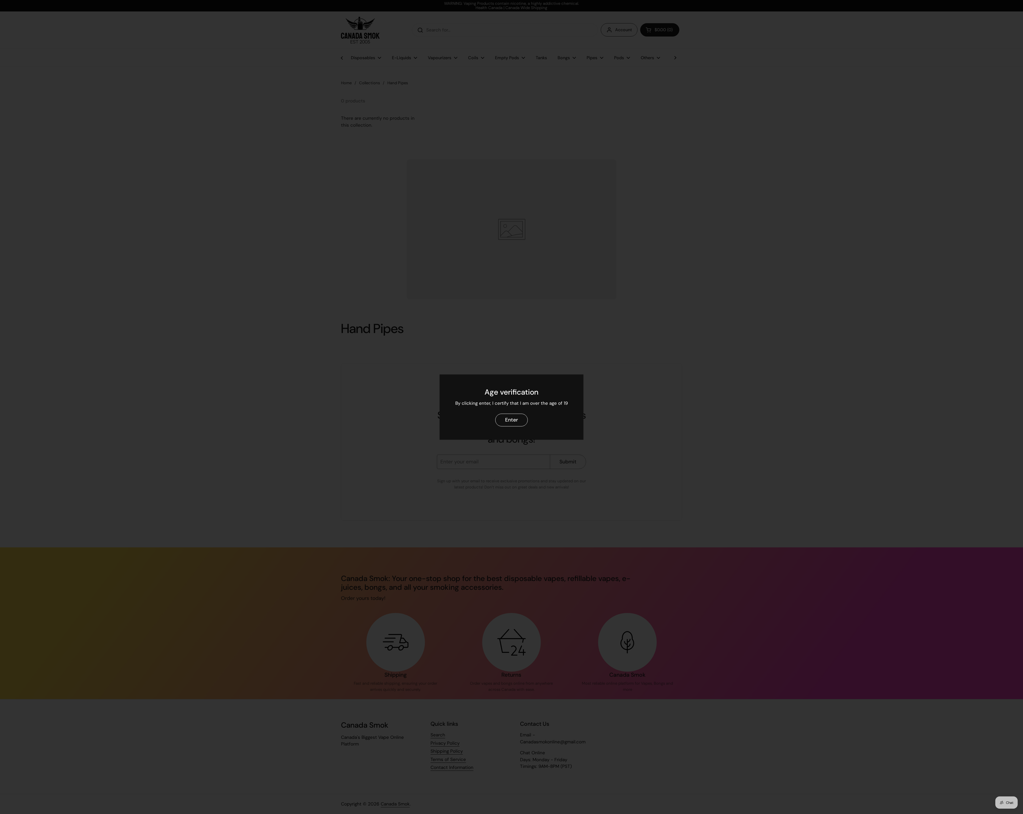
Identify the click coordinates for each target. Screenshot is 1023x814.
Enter (511, 419)
